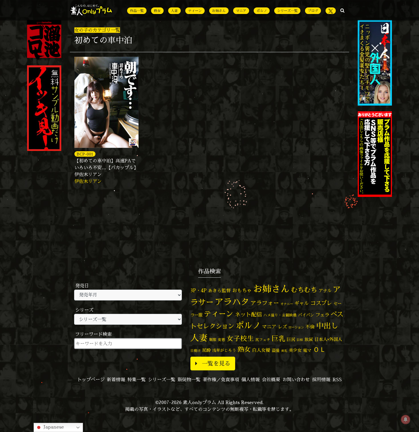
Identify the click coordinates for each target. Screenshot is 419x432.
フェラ (322, 314)
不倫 (310, 327)
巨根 (300, 340)
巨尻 (291, 339)
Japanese (53, 427)
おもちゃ (242, 290)
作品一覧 (137, 10)
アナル (325, 291)
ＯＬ (319, 349)
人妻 (174, 10)
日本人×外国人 (328, 339)
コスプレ (321, 303)
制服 (212, 339)
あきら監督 (219, 290)
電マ (307, 350)
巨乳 (278, 338)
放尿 (308, 339)
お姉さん (219, 10)
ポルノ (262, 10)
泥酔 (206, 350)
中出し (327, 325)
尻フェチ (262, 339)
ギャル (301, 303)
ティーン (195, 10)
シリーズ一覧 (287, 10)
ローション (296, 327)
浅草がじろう (224, 350)
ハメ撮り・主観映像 (280, 315)
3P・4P (198, 290)
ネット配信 (248, 314)
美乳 (284, 351)
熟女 (157, 10)
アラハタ (232, 302)
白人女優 (261, 350)
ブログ (313, 10)
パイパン (306, 315)
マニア (241, 10)
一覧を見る (216, 363)
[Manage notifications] (405, 419)
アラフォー (265, 303)
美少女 (295, 350)
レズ (282, 327)
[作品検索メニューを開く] (342, 10)
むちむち (304, 289)
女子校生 (240, 338)
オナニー (286, 304)
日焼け (195, 350)
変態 (221, 339)
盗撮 (276, 350)
